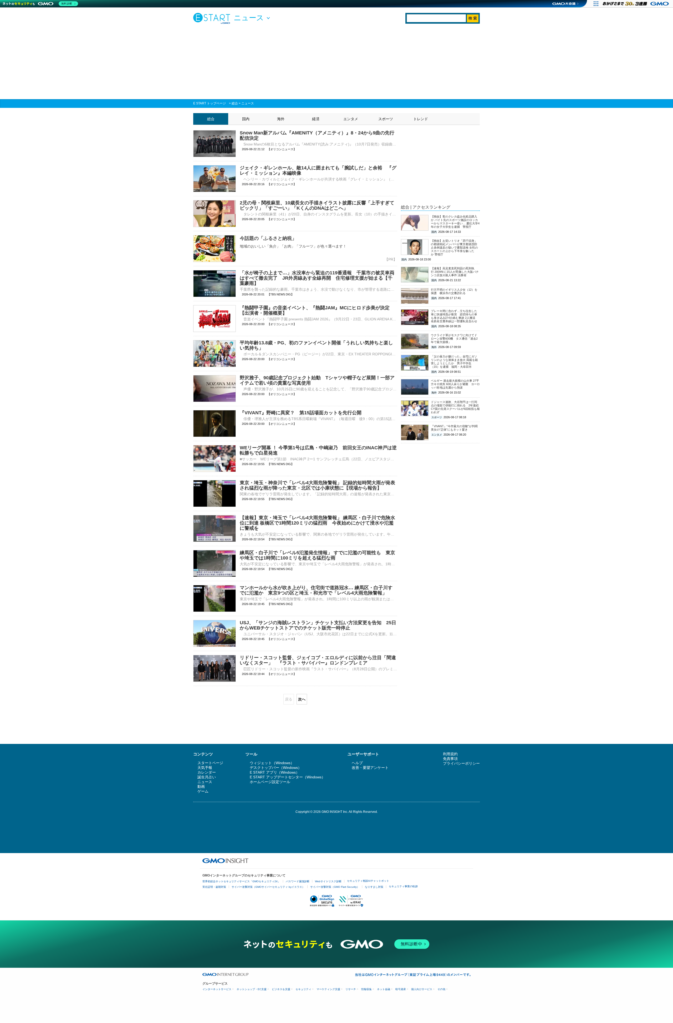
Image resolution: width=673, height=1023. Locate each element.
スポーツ (385, 119)
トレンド (420, 119)
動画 (201, 786)
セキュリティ (303, 989)
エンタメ (350, 119)
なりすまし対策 (374, 886)
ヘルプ (357, 763)
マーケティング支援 (328, 989)
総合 (235, 103)
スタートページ (210, 763)
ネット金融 (383, 989)
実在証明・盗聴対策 (214, 886)
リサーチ (350, 989)
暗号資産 (400, 989)
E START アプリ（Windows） (274, 772)
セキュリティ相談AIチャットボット (368, 880)
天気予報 (204, 767)
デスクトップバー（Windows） (276, 767)
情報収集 (366, 989)
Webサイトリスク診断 (328, 881)
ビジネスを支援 (281, 989)
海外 (280, 119)
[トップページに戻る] (213, 18)
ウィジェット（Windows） (272, 763)
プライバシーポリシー (461, 763)
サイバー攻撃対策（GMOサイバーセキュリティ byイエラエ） (268, 886)
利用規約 (450, 754)
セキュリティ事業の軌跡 (403, 886)
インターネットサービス (216, 989)
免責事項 (450, 759)
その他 (441, 989)
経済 (315, 119)
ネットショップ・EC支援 (252, 989)
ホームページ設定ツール (270, 782)
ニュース (247, 103)
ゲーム (202, 791)
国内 (245, 119)
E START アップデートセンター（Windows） (287, 777)
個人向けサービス (421, 989)
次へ (301, 699)
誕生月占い (206, 777)
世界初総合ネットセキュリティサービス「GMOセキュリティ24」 (241, 881)
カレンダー (206, 772)
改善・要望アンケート (370, 767)
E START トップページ (209, 103)
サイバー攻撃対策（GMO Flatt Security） (334, 886)
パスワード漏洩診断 (297, 881)
